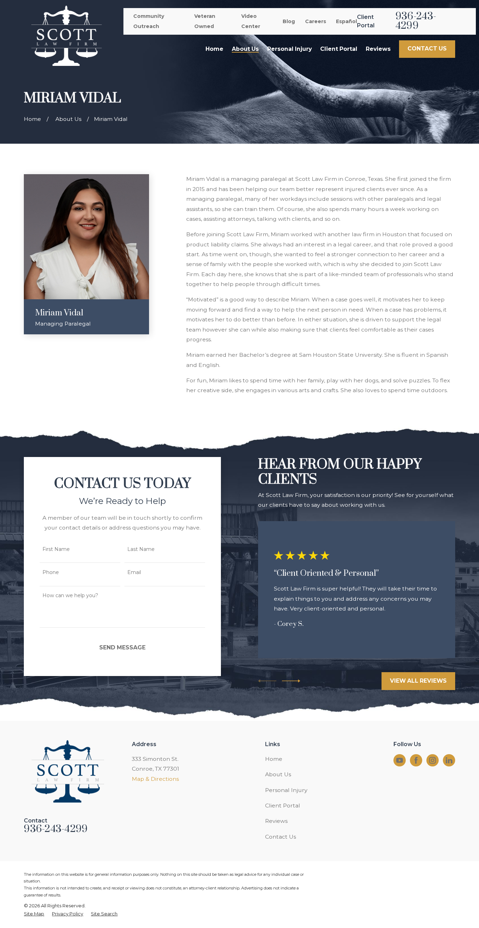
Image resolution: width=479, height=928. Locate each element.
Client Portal (282, 805)
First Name (56, 549)
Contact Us (280, 836)
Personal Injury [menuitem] (289, 49)
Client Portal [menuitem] (338, 49)
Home (273, 759)
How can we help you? (70, 596)
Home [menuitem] (214, 49)
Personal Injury (286, 790)
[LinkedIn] (449, 760)
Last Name (141, 549)
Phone (50, 572)
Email (134, 572)
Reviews (276, 821)
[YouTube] (399, 760)
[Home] (66, 36)
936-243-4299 (416, 21)
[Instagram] (432, 760)
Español (346, 21)
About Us (278, 774)
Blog (289, 21)
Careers (315, 21)
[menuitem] (34, 914)
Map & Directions (155, 779)
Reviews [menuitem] (378, 49)
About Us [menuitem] (245, 49)
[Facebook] (416, 760)
